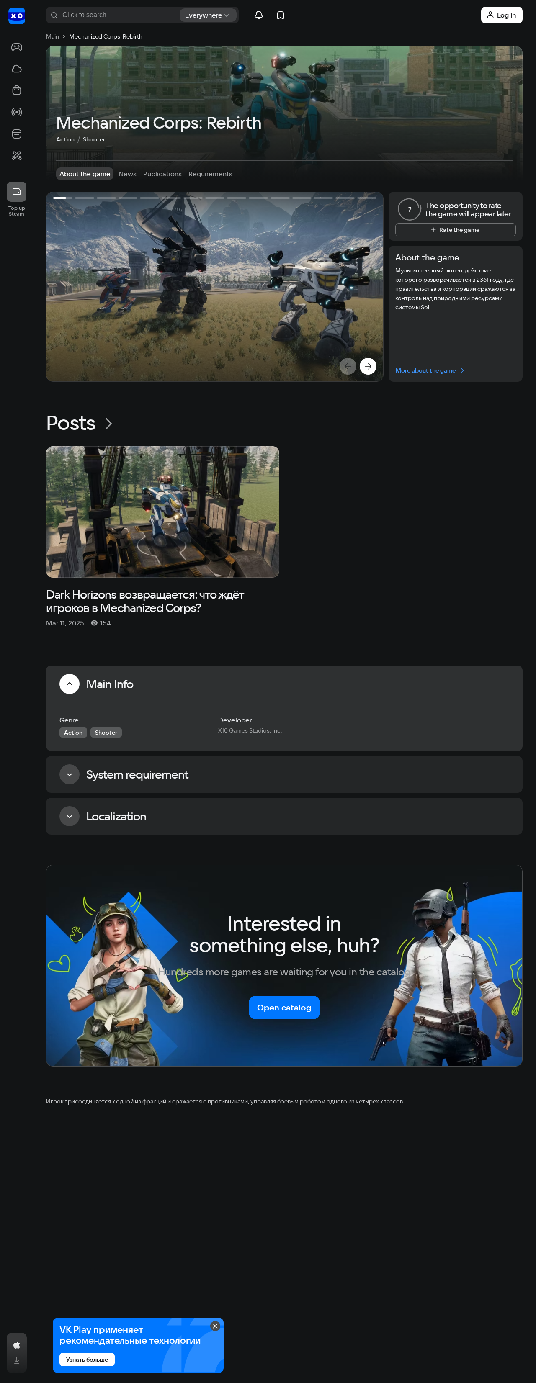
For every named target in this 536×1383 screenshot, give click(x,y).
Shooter (94, 139)
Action (65, 139)
